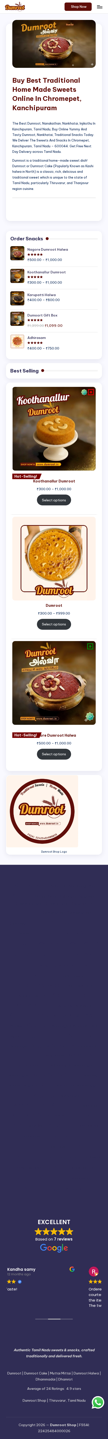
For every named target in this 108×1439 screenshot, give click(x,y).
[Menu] (99, 6)
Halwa (83, 965)
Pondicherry (79, 1055)
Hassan (78, 976)
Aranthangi (77, 886)
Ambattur (58, 886)
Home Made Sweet (38, 985)
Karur (44, 1014)
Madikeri (17, 1026)
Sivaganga (43, 1094)
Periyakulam (54, 1055)
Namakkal (82, 1035)
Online (67, 1045)
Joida (45, 996)
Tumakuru (33, 1168)
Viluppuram (81, 1178)
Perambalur (28, 1054)
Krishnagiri (83, 1014)
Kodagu (60, 1016)
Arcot (93, 886)
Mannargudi (61, 1026)
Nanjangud (20, 1046)
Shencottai (65, 1085)
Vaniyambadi (82, 1168)
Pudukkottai (31, 1064)
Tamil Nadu (37, 1114)
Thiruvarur (59, 1124)
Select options (54, 500)
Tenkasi (58, 1115)
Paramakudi (86, 1046)
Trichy (18, 1167)
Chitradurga (18, 923)
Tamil (16, 1114)
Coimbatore (48, 922)
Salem (45, 1084)
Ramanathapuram (57, 1074)
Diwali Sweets (81, 942)
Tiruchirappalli (64, 1135)
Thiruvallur (33, 1126)
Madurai (37, 1025)
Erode (23, 965)
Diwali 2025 (48, 942)
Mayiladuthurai (85, 1026)
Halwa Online (41, 975)
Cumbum (24, 933)
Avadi (52, 896)
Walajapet (74, 1189)
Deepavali (45, 932)
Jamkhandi (84, 986)
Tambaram (88, 1105)
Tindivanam (31, 1136)
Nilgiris (40, 1045)
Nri (54, 1045)
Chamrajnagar (56, 903)
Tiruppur (79, 1145)
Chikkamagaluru (79, 912)
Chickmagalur (52, 912)
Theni (16, 1124)
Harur (65, 976)
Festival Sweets (53, 965)
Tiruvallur (19, 1156)
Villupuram (54, 1177)
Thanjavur (81, 1114)
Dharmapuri (75, 932)
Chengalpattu (81, 903)
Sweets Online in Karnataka (43, 1104)
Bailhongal (67, 896)
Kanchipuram (71, 994)
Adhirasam (28, 884)
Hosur (68, 986)
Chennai (27, 911)
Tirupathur (57, 1147)
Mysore (16, 1036)
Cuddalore (83, 922)
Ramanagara (19, 1075)
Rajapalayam (61, 1065)
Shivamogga (87, 1085)
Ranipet (15, 1085)
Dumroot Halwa (66, 953)
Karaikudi (83, 1006)
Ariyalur (22, 895)
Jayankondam (27, 996)
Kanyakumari (35, 1005)
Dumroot (24, 954)
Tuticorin (56, 1166)
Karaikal (65, 1005)
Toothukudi (91, 1157)
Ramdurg (91, 1075)
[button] (78, 7)
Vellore (27, 1177)
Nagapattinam (45, 1035)
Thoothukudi (87, 1125)
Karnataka (22, 1015)
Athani (39, 896)
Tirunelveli (31, 1145)
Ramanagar (83, 1065)
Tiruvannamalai (57, 1156)
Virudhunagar (43, 1187)
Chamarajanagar (28, 903)
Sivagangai (70, 1095)
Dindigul (20, 942)
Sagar (29, 1085)
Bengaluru (86, 896)
